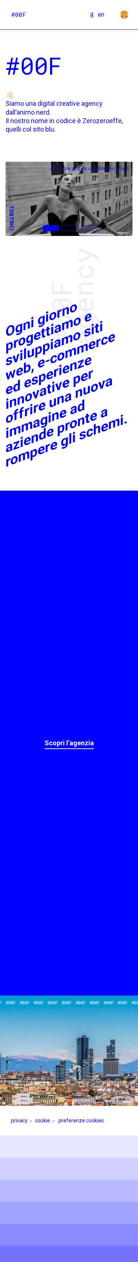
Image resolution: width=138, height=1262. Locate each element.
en (101, 14)
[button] (51, 228)
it (91, 14)
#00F (18, 14)
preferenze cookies (81, 1120)
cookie (42, 1120)
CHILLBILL (11, 218)
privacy (19, 1120)
